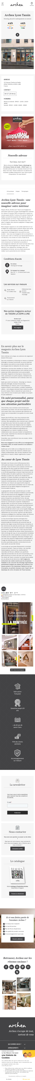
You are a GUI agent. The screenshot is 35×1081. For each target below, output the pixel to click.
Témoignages (24, 191)
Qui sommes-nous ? (14, 1044)
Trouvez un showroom (17, 893)
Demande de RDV (17, 848)
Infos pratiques (10, 191)
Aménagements (13, 1048)
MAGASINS (32, 5)
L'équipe (18, 191)
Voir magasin (17, 327)
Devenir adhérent (17, 939)
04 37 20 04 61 (10, 94)
